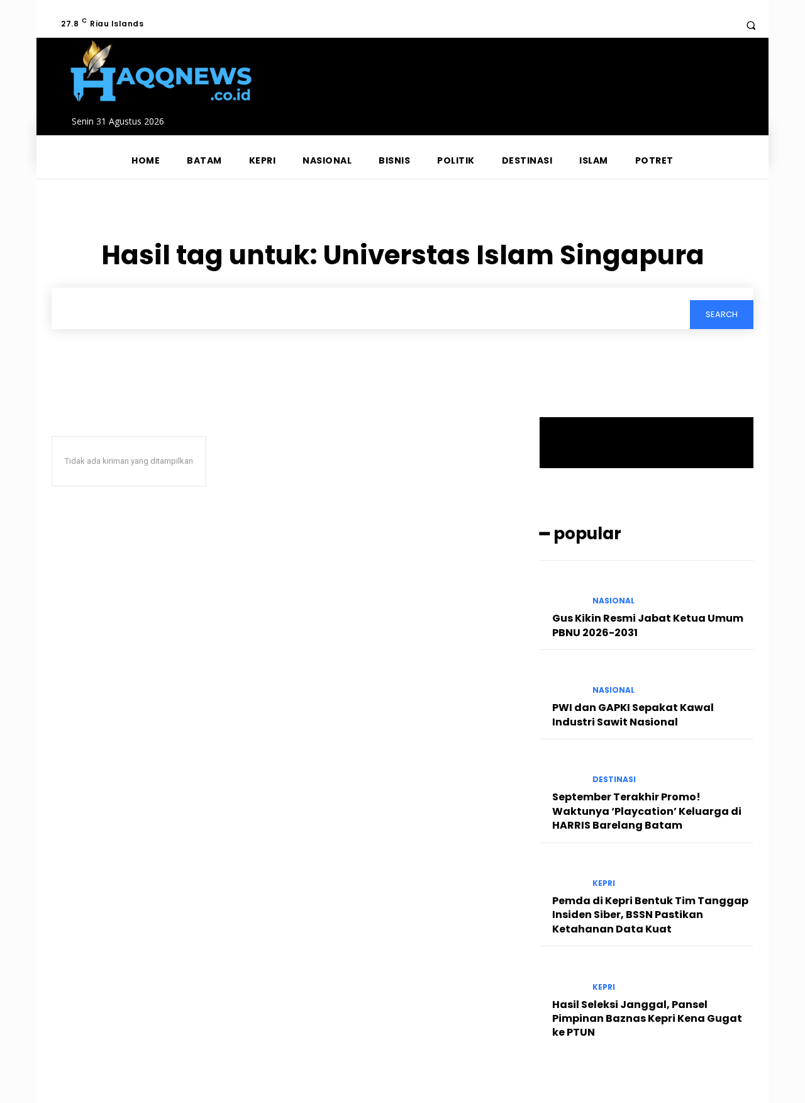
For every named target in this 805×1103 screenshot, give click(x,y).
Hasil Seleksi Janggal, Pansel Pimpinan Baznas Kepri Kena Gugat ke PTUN (647, 1018)
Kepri (603, 883)
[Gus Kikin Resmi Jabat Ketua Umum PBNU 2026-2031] (561, 590)
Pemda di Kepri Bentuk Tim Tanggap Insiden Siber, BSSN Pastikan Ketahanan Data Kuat (650, 914)
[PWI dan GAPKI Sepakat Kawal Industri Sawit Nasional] (561, 680)
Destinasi (614, 779)
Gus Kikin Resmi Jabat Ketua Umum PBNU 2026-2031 (647, 625)
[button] (750, 25)
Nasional (613, 601)
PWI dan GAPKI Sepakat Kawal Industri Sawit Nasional (633, 714)
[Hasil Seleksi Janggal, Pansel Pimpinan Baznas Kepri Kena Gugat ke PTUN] (561, 976)
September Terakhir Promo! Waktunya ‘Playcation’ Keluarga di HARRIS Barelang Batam (646, 811)
